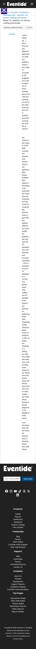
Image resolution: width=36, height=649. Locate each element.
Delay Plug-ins (18, 609)
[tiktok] (20, 491)
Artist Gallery (18, 542)
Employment (18, 582)
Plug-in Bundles (18, 612)
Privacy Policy (17, 639)
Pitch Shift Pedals (18, 601)
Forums (14, 12)
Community (18, 531)
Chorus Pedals (18, 604)
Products (24, 12)
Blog (18, 537)
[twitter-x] (29, 491)
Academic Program (18, 587)
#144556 (29, 28)
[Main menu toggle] (32, 4)
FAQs (18, 556)
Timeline (18, 579)
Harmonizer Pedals (18, 598)
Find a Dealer (18, 527)
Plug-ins (18, 517)
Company (18, 571)
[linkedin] (18, 494)
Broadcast (18, 522)
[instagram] (11, 491)
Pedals (18, 514)
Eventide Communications (18, 590)
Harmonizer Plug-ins (18, 606)
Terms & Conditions (20, 636)
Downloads (18, 559)
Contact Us (18, 567)
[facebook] (7, 491)
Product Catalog (18, 525)
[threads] (25, 491)
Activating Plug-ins (18, 564)
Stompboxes (9, 15)
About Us (18, 576)
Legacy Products (18, 584)
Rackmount (18, 519)
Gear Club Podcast (18, 547)
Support (18, 551)
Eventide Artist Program (18, 545)
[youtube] (16, 491)
